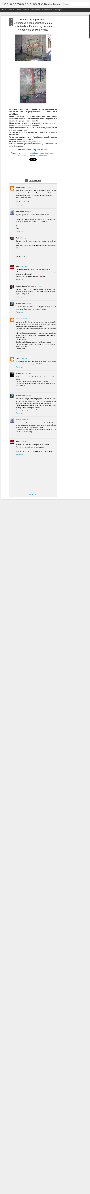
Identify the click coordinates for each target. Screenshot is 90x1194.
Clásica (4, 9)
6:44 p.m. (29, 303)
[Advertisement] (70, 55)
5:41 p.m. (38, 286)
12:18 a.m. (28, 373)
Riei (17, 238)
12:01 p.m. (24, 441)
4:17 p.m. (22, 238)
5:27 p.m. (24, 266)
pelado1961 (20, 373)
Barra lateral (36, 9)
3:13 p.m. (28, 211)
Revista (18, 9)
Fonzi (46, 149)
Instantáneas (47, 9)
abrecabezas (20, 303)
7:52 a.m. (29, 395)
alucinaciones (24, 153)
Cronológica (57, 9)
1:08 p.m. (28, 187)
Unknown (19, 319)
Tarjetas (11, 9)
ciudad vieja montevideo (39, 153)
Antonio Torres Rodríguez (25, 286)
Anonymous (20, 187)
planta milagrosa (42, 155)
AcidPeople (20, 211)
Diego (18, 358)
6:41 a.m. (25, 419)
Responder (19, 205)
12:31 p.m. (27, 319)
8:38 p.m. (24, 358)
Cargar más (33, 494)
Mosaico (26, 9)
